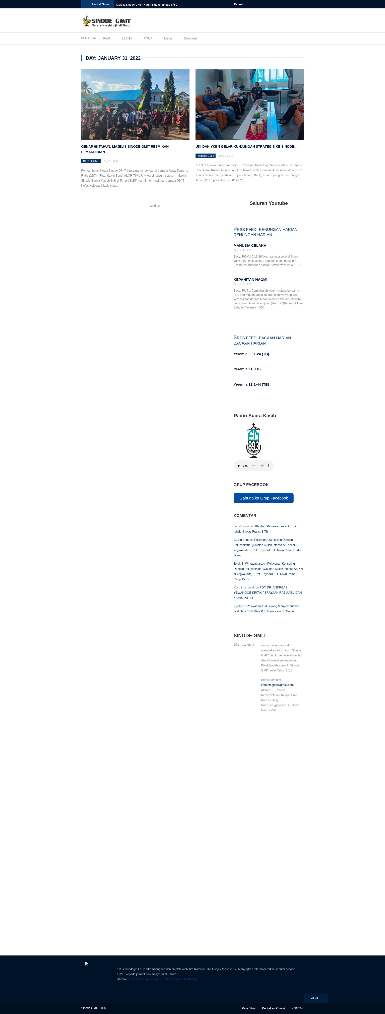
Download (190, 38)
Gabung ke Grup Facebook (263, 498)
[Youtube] (295, 4)
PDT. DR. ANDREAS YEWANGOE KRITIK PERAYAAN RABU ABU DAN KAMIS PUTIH (268, 593)
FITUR (148, 38)
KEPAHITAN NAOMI (250, 280)
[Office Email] (301, 4)
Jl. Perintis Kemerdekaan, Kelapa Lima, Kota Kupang (162, 979)
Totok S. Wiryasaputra (248, 563)
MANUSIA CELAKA (250, 246)
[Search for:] (246, 4)
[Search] (266, 4)
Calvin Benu (241, 539)
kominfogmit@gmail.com (277, 684)
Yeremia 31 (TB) (247, 369)
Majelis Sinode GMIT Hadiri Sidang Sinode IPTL (146, 4)
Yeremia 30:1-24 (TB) (251, 354)
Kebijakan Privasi (273, 1008)
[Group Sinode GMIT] (284, 4)
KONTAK (298, 1008)
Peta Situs (248, 1008)
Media (168, 38)
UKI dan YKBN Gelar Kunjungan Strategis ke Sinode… (247, 147)
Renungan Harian (253, 235)
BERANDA (88, 38)
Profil (106, 38)
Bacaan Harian (250, 343)
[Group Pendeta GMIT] (290, 4)
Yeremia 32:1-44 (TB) (251, 384)
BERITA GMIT (91, 161)
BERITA (127, 38)
